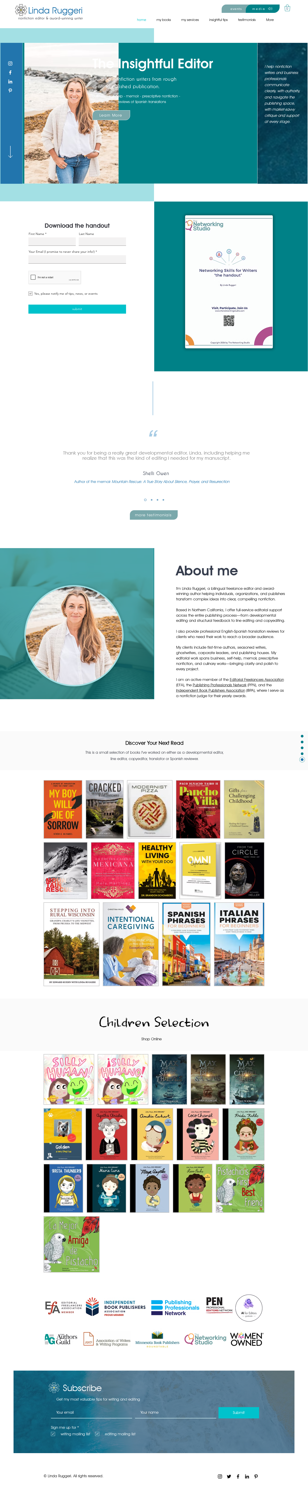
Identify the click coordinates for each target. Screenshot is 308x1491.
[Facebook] (10, 72)
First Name (36, 233)
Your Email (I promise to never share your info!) (62, 251)
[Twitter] (229, 1476)
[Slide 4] (163, 500)
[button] (287, 8)
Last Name (86, 233)
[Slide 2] (151, 500)
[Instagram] (10, 63)
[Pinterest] (10, 90)
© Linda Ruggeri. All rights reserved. (73, 1476)
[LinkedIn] (10, 81)
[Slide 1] (145, 500)
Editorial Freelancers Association (257, 679)
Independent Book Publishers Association (210, 690)
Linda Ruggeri (55, 10)
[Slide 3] (157, 500)
